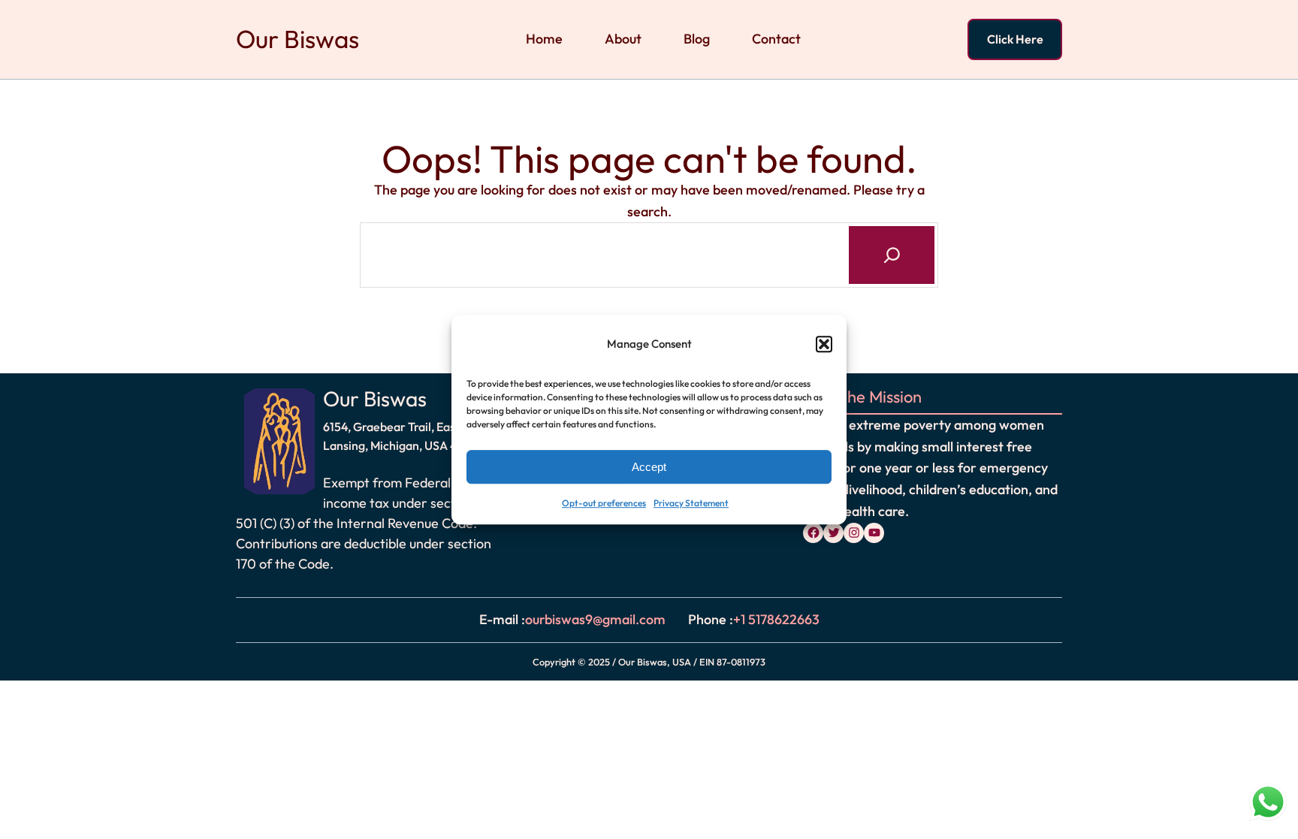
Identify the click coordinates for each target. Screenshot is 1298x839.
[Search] (891, 254)
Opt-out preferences (604, 503)
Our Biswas (297, 39)
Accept (649, 466)
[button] (824, 344)
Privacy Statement (691, 503)
